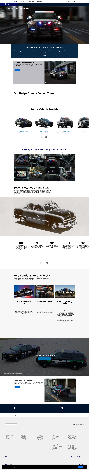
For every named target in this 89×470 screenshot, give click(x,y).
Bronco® (77, 424)
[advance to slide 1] (43, 137)
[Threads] (79, 456)
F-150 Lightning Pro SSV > (65, 131)
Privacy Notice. (16, 467)
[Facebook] (69, 456)
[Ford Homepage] (81, 464)
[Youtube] (74, 456)
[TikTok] (82, 456)
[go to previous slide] (42, 137)
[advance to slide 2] (44, 137)
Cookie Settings (80, 466)
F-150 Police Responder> (44, 131)
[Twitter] (71, 456)
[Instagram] (77, 456)
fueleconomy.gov (68, 316)
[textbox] (11, 424)
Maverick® (82, 424)
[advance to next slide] (46, 137)
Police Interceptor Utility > (23, 131)
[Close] (85, 467)
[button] (9, 4)
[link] (82, 4)
